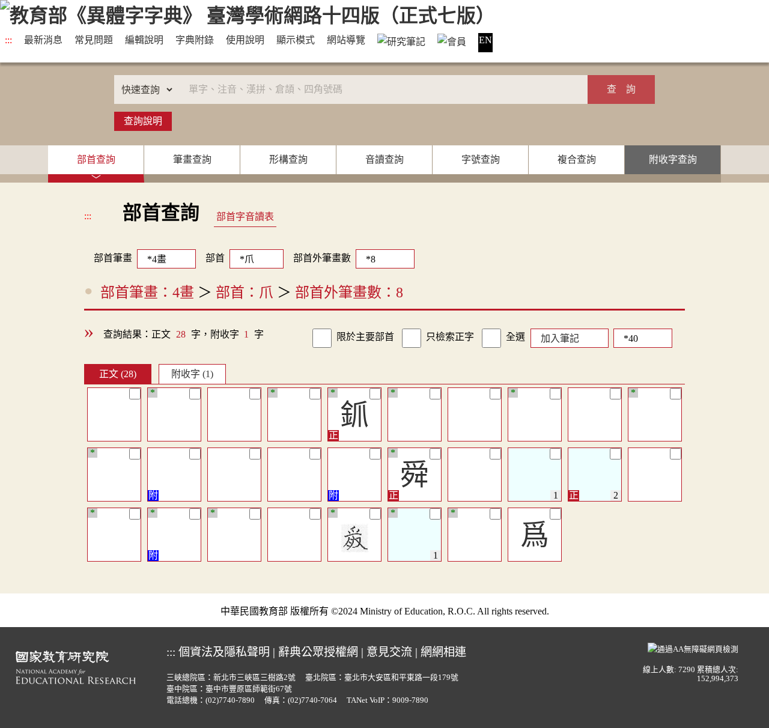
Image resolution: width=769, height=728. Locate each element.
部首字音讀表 (245, 216)
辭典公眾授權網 (318, 652)
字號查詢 (480, 159)
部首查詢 (96, 159)
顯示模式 (295, 40)
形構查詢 (288, 159)
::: (8, 40)
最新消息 (43, 40)
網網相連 (443, 652)
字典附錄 (194, 40)
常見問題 (93, 40)
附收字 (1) (192, 374)
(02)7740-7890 (230, 700)
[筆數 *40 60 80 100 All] (640, 337)
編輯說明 (144, 40)
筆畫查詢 (192, 159)
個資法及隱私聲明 (224, 652)
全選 (515, 337)
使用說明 (245, 40)
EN (485, 40)
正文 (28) (117, 374)
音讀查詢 (384, 159)
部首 (215, 258)
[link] (322, 338)
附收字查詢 (673, 159)
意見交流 (389, 652)
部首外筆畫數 (322, 258)
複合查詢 (577, 159)
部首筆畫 (108, 258)
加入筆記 (560, 338)
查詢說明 (143, 121)
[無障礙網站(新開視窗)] (693, 647)
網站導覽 (346, 40)
